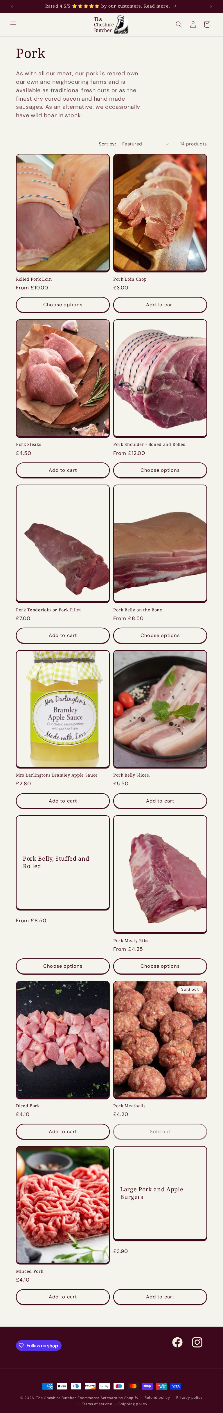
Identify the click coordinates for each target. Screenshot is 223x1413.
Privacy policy (189, 1397)
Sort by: (107, 144)
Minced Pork (29, 1271)
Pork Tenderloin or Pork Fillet (48, 610)
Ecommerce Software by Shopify (108, 1398)
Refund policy (157, 1397)
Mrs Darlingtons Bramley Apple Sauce (57, 775)
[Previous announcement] (12, 6)
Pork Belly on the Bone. (138, 610)
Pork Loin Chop (130, 279)
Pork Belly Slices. (131, 775)
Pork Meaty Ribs (130, 940)
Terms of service (97, 1404)
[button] (13, 24)
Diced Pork (28, 1105)
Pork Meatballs (129, 1105)
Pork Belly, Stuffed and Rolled (56, 862)
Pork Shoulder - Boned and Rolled (149, 444)
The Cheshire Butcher (56, 1398)
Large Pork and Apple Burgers (151, 1193)
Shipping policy (133, 1404)
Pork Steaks (28, 444)
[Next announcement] (211, 6)
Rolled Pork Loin (34, 279)
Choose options (62, 305)
